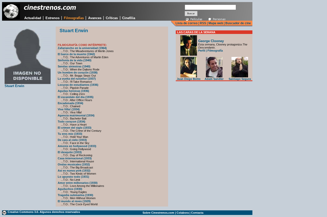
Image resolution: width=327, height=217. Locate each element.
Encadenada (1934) (70, 103)
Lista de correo (186, 23)
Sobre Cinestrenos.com (158, 212)
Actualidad (32, 18)
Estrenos (52, 18)
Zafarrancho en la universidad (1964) (82, 48)
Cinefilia (128, 18)
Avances (94, 18)
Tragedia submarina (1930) (75, 195)
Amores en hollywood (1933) (77, 146)
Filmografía (215, 50)
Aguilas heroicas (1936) (73, 90)
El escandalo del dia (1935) (76, 97)
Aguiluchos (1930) (70, 188)
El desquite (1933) (70, 152)
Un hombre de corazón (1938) (78, 72)
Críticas (112, 18)
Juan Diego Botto (189, 78)
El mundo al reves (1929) (74, 201)
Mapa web (215, 23)
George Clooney (211, 41)
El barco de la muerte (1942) (76, 54)
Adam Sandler (214, 78)
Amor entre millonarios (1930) (78, 182)
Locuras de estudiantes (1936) (78, 84)
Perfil (201, 50)
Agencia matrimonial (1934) (76, 115)
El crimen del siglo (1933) (74, 127)
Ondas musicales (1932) (74, 164)
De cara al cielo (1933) (72, 139)
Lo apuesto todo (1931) (73, 176)
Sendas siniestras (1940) (74, 66)
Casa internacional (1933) (75, 158)
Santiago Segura (240, 78)
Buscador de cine (238, 23)
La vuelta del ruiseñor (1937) (77, 78)
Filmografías (74, 18)
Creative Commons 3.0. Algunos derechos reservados (44, 211)
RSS (203, 23)
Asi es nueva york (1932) (74, 170)
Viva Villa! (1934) (69, 109)
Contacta (197, 212)
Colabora (183, 212)
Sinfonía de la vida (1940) (74, 60)
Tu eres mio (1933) (70, 133)
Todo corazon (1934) (71, 121)
